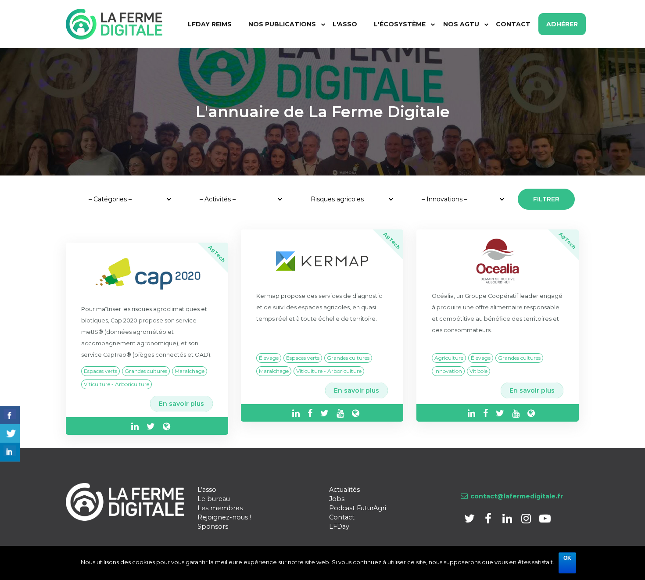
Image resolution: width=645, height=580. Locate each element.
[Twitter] (470, 520)
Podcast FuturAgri (357, 508)
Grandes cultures (146, 371)
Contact (342, 517)
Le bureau (213, 499)
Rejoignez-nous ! (224, 517)
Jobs (336, 499)
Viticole (478, 371)
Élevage (269, 357)
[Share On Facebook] (10, 415)
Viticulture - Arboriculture (116, 384)
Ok (567, 558)
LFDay (339, 526)
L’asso (206, 490)
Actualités (344, 490)
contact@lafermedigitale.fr (516, 496)
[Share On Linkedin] (10, 452)
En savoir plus (181, 404)
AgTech (217, 254)
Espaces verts (100, 371)
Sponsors (212, 526)
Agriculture (448, 357)
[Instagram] (526, 520)
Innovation (448, 371)
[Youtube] (544, 520)
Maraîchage (189, 371)
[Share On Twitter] (10, 433)
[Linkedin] (507, 520)
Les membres (220, 508)
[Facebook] (489, 520)
